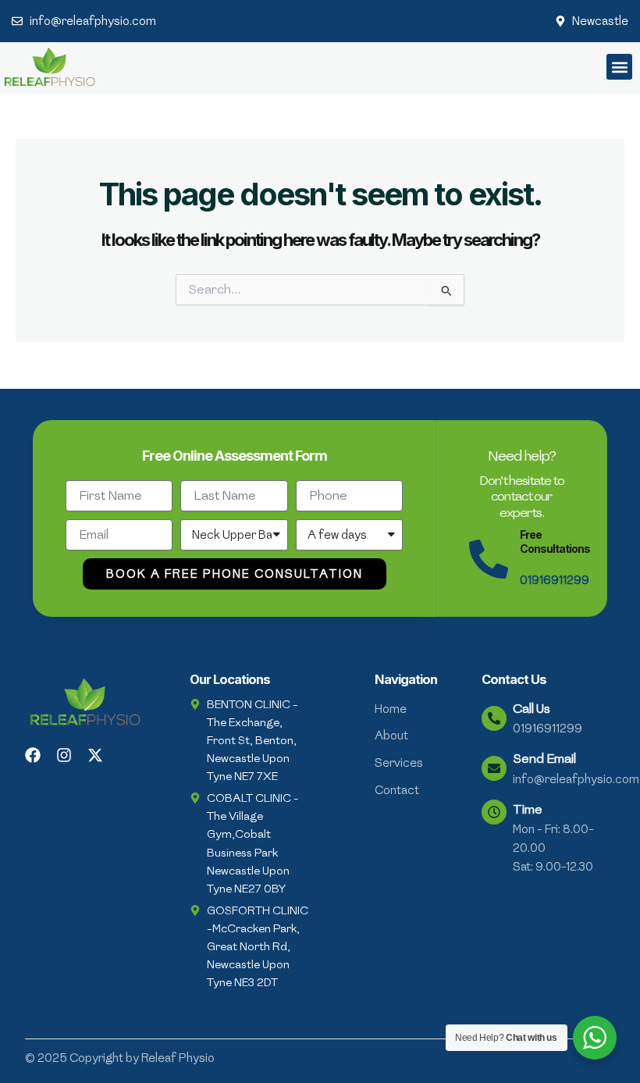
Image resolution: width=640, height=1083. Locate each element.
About (391, 735)
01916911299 (554, 580)
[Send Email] (494, 768)
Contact (397, 790)
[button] (619, 67)
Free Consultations (555, 541)
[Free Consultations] (488, 559)
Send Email (544, 758)
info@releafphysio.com (576, 779)
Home (391, 709)
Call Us (531, 708)
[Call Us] (494, 718)
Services (399, 763)
